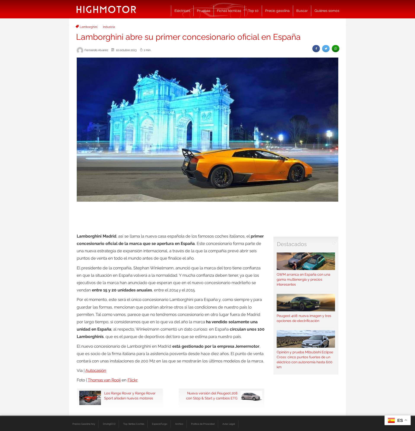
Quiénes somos (326, 11)
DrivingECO (109, 423)
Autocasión (95, 370)
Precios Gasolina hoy (83, 423)
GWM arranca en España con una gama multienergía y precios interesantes (303, 279)
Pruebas (203, 11)
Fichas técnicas (229, 11)
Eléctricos (182, 11)
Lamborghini (88, 27)
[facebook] (316, 48)
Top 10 (253, 11)
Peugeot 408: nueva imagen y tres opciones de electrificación (304, 318)
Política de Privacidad (203, 423)
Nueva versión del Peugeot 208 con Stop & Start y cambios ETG (211, 395)
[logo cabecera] (106, 9)
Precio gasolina (277, 11)
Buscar (302, 11)
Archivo (179, 423)
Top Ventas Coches (133, 423)
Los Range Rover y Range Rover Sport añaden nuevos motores (130, 395)
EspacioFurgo (159, 423)
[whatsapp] (335, 48)
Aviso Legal (228, 423)
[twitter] (326, 48)
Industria (109, 27)
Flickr (133, 380)
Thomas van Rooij (104, 380)
